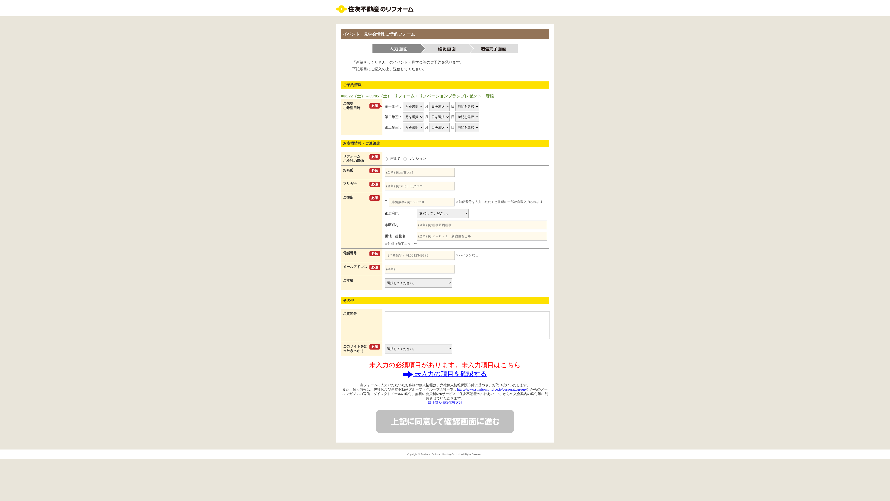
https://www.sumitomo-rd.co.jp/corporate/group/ (492, 389)
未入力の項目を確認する (450, 373)
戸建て (395, 159)
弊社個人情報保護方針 (445, 403)
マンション (417, 159)
